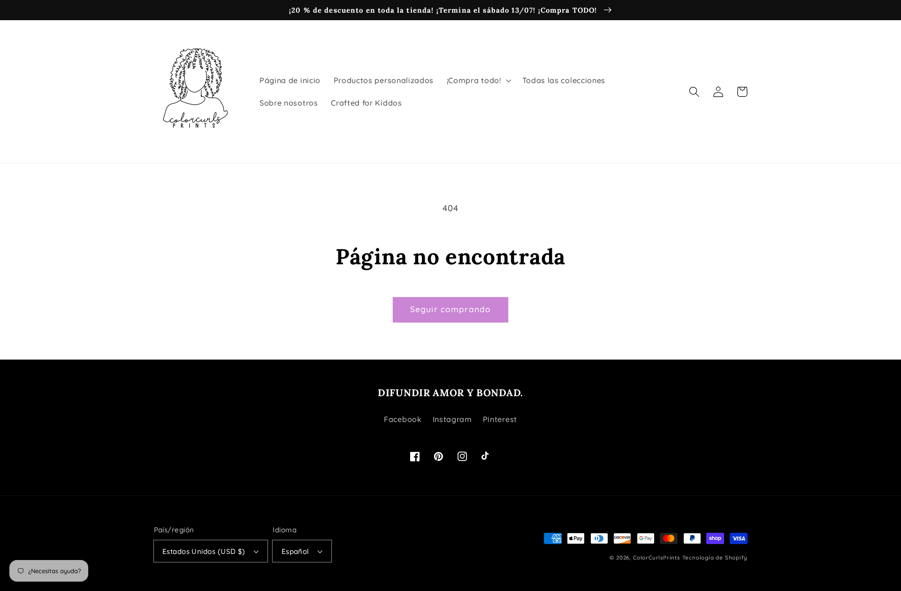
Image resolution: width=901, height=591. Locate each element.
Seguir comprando (450, 309)
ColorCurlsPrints (656, 557)
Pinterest (500, 419)
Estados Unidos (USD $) (203, 551)
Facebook (403, 419)
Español (295, 551)
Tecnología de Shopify (715, 557)
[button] (478, 80)
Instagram (452, 419)
